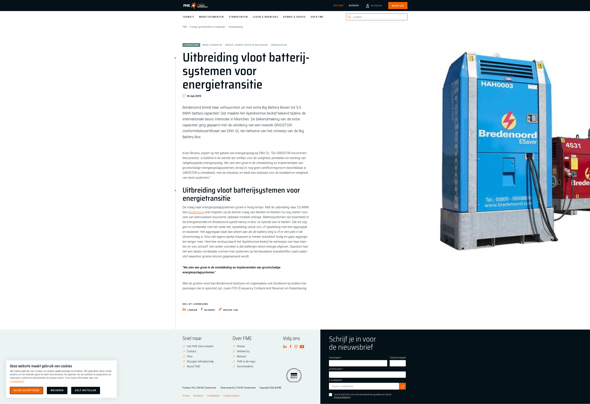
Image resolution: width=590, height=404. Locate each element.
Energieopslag (236, 27)
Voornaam (334, 357)
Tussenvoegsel (398, 357)
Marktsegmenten (211, 17)
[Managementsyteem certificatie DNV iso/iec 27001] (294, 377)
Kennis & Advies (294, 17)
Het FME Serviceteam (200, 346)
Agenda (354, 5)
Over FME (317, 17)
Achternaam (335, 368)
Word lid (398, 5)
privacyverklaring (342, 397)
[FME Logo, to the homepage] (196, 5)
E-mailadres (335, 380)
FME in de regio (246, 361)
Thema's (188, 17)
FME (185, 27)
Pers (190, 356)
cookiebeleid (17, 381)
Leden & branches (265, 17)
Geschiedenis (245, 366)
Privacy (186, 395)
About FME (193, 366)
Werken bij (243, 351)
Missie (241, 346)
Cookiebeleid (213, 395)
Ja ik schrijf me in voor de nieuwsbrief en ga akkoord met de (362, 395)
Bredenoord (196, 212)
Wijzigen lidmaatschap (200, 361)
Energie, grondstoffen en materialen (207, 27)
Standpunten (238, 17)
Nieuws (339, 5)
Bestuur (241, 356)
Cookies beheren (231, 395)
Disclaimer (198, 395)
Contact (191, 351)
